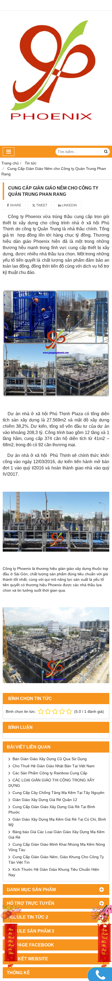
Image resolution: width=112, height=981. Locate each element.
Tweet (41, 205)
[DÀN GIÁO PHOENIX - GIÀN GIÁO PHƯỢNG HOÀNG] (56, 144)
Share (15, 205)
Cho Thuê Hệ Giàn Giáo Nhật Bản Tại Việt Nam (54, 766)
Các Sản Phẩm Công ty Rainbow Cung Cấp (50, 773)
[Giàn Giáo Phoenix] (101, 938)
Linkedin (69, 205)
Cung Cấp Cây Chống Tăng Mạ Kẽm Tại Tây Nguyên (58, 792)
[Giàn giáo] (11, 938)
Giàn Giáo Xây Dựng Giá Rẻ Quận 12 (45, 799)
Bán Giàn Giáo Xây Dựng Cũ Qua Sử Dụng (50, 759)
